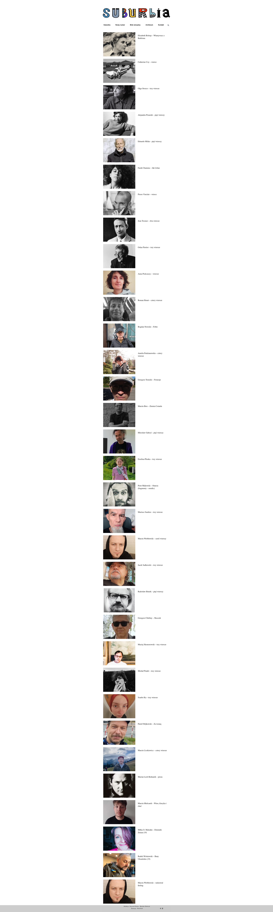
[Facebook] (160, 908)
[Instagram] (162, 908)
